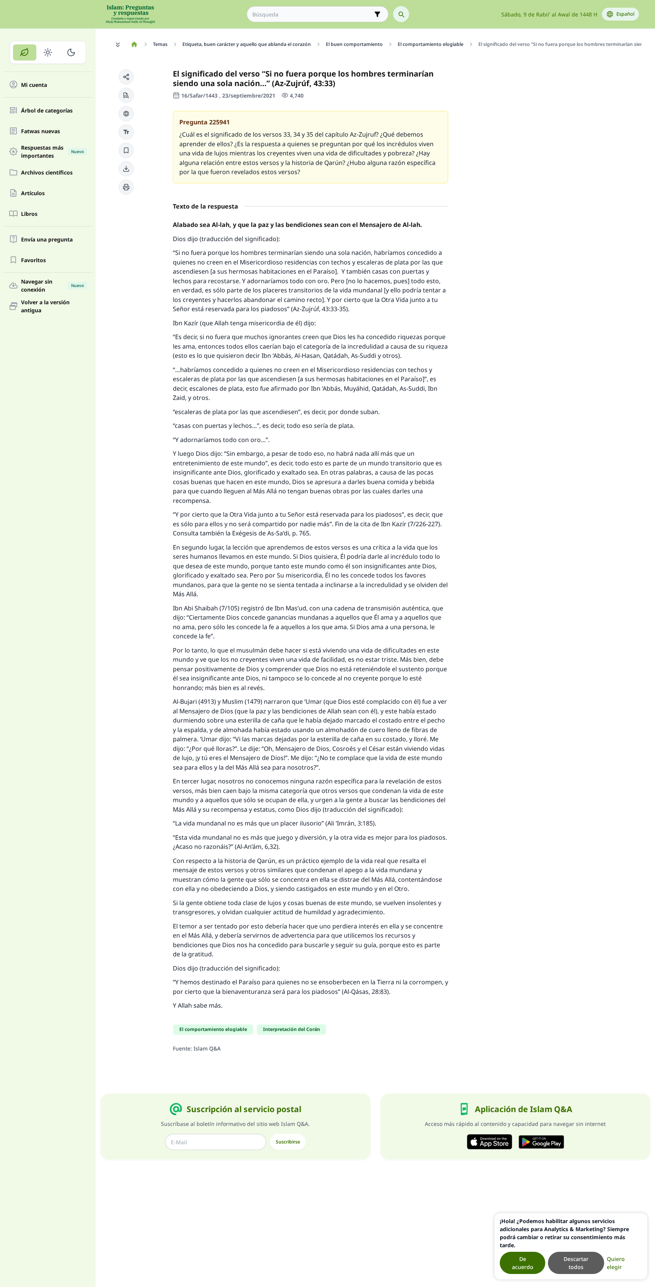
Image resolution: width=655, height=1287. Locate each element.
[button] (126, 77)
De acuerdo (522, 1263)
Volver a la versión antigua (45, 306)
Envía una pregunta (47, 239)
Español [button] (625, 14)
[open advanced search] (377, 14)
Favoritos (33, 260)
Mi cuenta (34, 84)
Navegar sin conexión (52, 285)
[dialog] (570, 1246)
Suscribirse (288, 1142)
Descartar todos (576, 1263)
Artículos (33, 193)
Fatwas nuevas (40, 131)
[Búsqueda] (401, 14)
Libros (29, 213)
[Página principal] (134, 44)
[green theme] (24, 52)
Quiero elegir (616, 1263)
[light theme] (48, 52)
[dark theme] (71, 52)
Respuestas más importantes (52, 151)
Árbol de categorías (47, 110)
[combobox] (312, 14)
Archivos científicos (47, 172)
